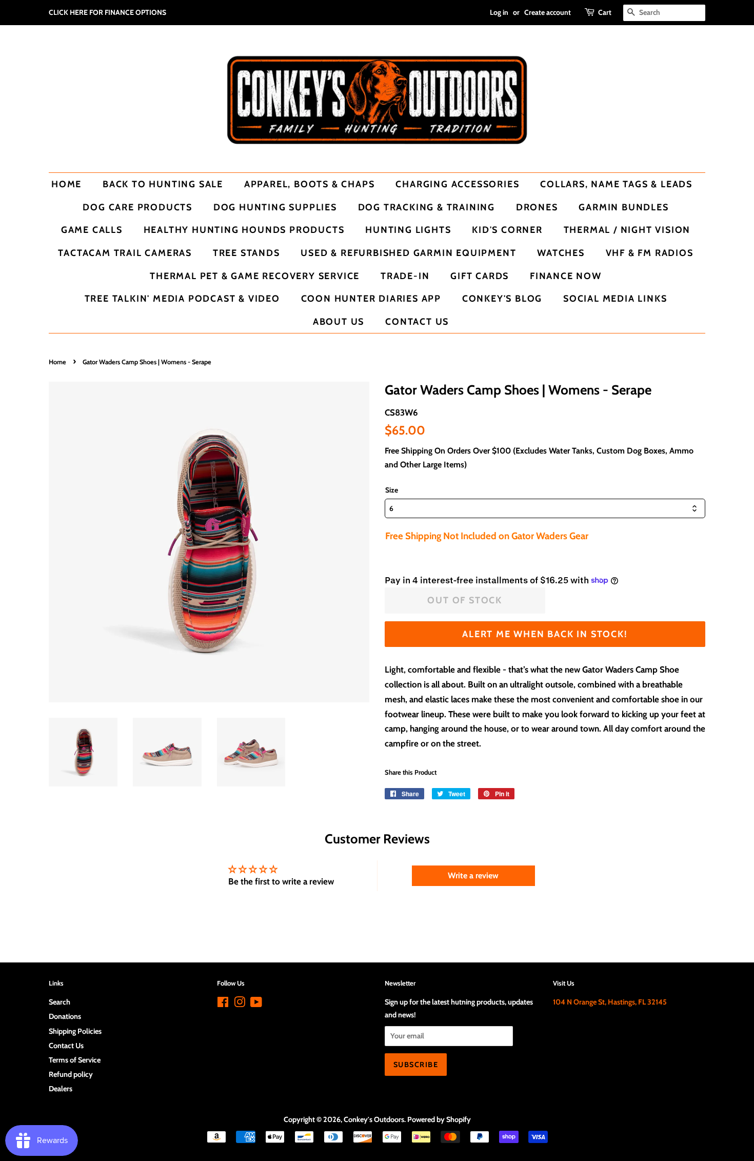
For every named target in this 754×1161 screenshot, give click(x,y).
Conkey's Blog (502, 298)
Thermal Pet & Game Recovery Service (255, 275)
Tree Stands (246, 252)
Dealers (60, 1088)
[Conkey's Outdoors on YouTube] (256, 1004)
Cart (604, 12)
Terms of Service (75, 1060)
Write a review (473, 875)
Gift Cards (479, 275)
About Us (338, 321)
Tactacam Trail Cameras (125, 252)
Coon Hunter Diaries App (371, 298)
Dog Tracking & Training (426, 207)
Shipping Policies (75, 1031)
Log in (499, 12)
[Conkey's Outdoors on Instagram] (239, 1004)
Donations (65, 1016)
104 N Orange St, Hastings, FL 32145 (610, 1002)
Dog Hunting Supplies (275, 207)
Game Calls (92, 229)
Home (66, 184)
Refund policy (71, 1074)
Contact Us (417, 321)
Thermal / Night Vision (627, 229)
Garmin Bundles (623, 207)
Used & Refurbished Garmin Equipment (408, 252)
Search (59, 1002)
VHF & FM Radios (649, 252)
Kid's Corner (507, 229)
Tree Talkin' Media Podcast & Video (182, 298)
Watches (561, 252)
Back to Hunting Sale (163, 184)
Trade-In (405, 275)
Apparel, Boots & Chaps (309, 184)
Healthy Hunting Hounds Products (244, 229)
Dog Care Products (137, 207)
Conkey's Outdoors (374, 1119)
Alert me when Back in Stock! (544, 633)
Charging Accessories (457, 184)
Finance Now (566, 275)
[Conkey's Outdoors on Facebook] (223, 1004)
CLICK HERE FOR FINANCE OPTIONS (107, 12)
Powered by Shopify (439, 1119)
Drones (537, 207)
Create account (547, 12)
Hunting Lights (408, 229)
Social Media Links (615, 298)
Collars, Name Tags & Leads (616, 184)
